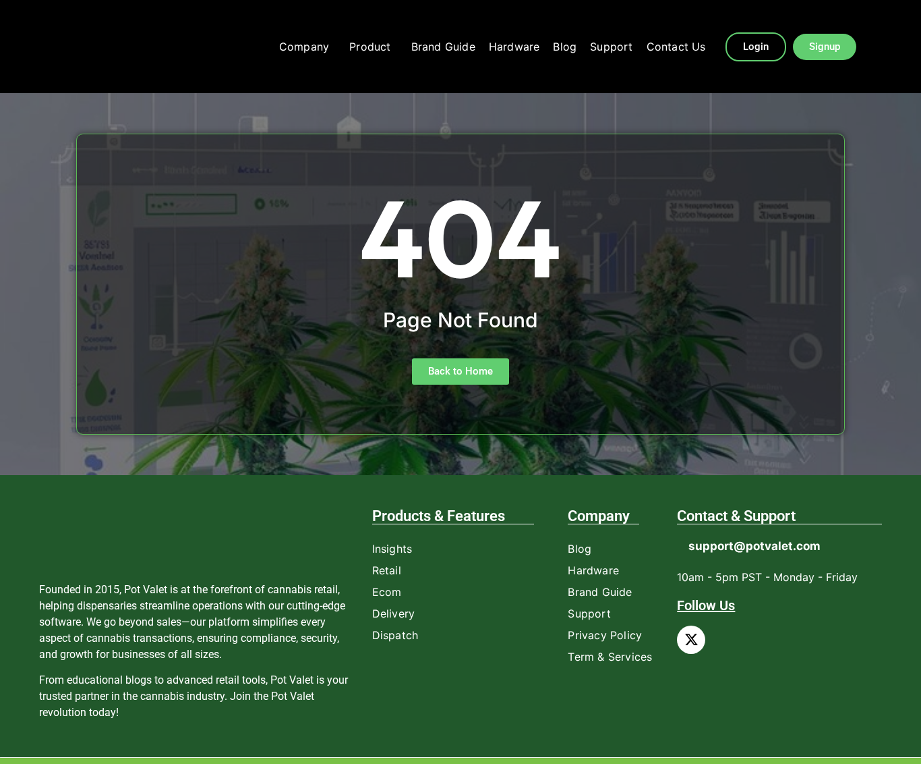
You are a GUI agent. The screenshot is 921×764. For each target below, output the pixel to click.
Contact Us (676, 46)
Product (369, 46)
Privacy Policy (605, 635)
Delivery (393, 613)
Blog (564, 46)
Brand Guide (443, 46)
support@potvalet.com (754, 546)
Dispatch (395, 635)
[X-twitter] (691, 640)
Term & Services (610, 656)
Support (611, 46)
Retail (386, 570)
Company (304, 46)
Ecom (387, 592)
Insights (392, 548)
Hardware (514, 46)
